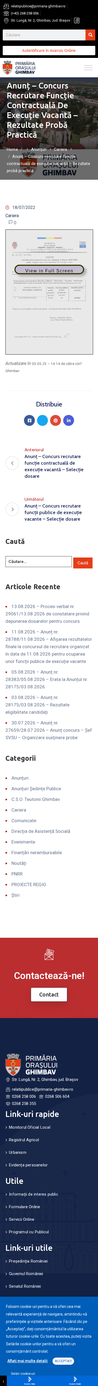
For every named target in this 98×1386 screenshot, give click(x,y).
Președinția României (28, 1261)
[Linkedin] (68, 420)
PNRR (17, 874)
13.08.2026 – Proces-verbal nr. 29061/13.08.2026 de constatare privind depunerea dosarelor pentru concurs (47, 614)
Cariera (60, 149)
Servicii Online (21, 1219)
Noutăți (18, 863)
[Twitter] (42, 420)
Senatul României (25, 1286)
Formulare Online (24, 1206)
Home (12, 149)
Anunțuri (39, 149)
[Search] (90, 35)
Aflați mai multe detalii (27, 1361)
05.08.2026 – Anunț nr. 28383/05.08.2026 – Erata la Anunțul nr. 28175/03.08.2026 (46, 679)
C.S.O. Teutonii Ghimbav (35, 799)
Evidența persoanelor (28, 1165)
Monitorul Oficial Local (29, 1127)
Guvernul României (26, 1273)
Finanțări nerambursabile (36, 852)
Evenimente (23, 842)
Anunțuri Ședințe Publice (36, 788)
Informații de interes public (33, 1194)
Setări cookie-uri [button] (23, 1374)
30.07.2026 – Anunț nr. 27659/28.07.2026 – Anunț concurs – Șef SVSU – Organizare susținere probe (48, 730)
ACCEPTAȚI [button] (63, 1361)
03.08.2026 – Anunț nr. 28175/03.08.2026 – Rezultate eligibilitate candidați (37, 705)
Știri (15, 895)
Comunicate (23, 820)
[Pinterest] (55, 420)
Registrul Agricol (24, 1139)
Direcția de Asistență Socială (40, 831)
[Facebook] (29, 420)
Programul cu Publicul (29, 1231)
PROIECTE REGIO (28, 884)
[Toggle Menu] (88, 67)
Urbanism (17, 1152)
